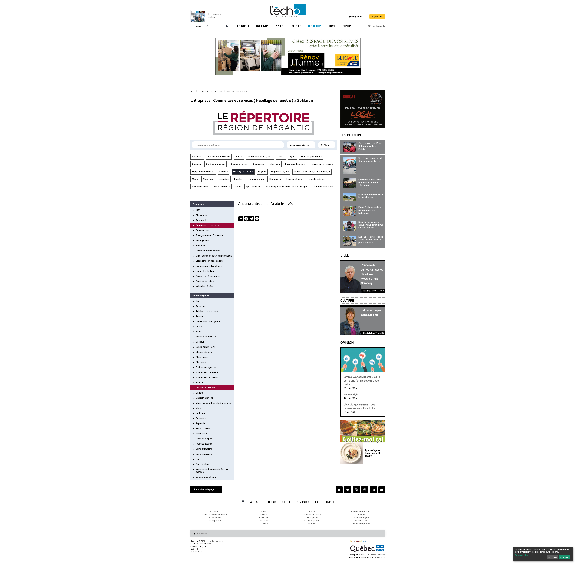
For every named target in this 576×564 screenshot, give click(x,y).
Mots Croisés (361, 520)
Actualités (243, 26)
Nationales (262, 26)
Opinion (347, 343)
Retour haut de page (204, 489)
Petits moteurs (256, 179)
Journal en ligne (361, 517)
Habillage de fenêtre (243, 171)
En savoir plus (521, 555)
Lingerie (262, 171)
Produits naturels (316, 179)
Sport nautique (253, 186)
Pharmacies (275, 179)
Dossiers (264, 523)
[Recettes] (363, 431)
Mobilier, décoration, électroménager (312, 171)
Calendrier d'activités (361, 511)
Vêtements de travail (323, 186)
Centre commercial (215, 164)
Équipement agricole (295, 164)
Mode (195, 179)
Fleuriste (223, 171)
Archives (264, 520)
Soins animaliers (200, 186)
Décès (332, 26)
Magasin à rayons (280, 171)
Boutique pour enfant (311, 156)
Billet (345, 255)
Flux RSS (312, 523)
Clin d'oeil (263, 517)
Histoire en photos (361, 523)
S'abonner (377, 16)
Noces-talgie (351, 394)
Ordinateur (224, 179)
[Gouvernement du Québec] (367, 552)
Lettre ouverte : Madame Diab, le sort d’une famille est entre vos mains (362, 380)
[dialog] (543, 554)
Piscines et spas (294, 179)
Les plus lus (350, 135)
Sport (238, 186)
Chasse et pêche (238, 164)
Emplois (347, 26)
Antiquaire (197, 156)
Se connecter (356, 16)
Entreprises (314, 26)
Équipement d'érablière (322, 164)
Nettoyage (208, 179)
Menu (198, 26)
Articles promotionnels (218, 156)
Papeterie (239, 179)
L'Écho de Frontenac (214, 541)
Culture (296, 26)
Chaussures (258, 164)
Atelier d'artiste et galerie (260, 156)
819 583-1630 (196, 552)
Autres (281, 156)
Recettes (361, 514)
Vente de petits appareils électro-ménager (287, 186)
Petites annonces (312, 514)
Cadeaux (196, 164)
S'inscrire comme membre (215, 514)
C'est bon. (564, 557)
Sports (280, 26)
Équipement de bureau (203, 171)
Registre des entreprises (211, 91)
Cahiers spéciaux (312, 520)
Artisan (238, 156)
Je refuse (552, 557)
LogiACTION (380, 557)
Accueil (193, 91)
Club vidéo (275, 164)
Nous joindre (215, 520)
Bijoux (293, 156)
